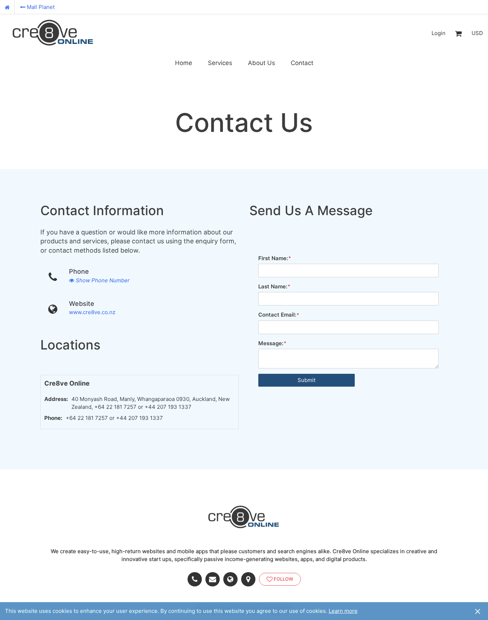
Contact (302, 62)
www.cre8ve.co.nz (92, 312)
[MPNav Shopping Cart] (458, 33)
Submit (306, 380)
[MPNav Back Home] (7, 7)
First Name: (273, 258)
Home (183, 62)
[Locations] (250, 579)
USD (477, 33)
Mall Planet (41, 7)
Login (438, 33)
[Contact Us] (214, 579)
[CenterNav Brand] (53, 33)
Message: (270, 343)
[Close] (477, 611)
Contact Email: (277, 314)
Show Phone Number (103, 280)
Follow (283, 579)
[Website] (232, 579)
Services (220, 62)
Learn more (343, 610)
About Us (261, 62)
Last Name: (272, 286)
